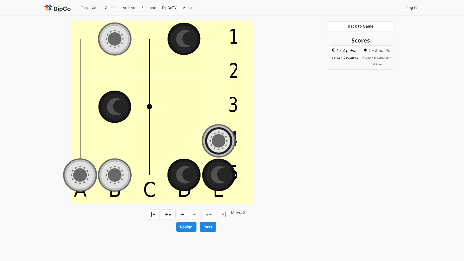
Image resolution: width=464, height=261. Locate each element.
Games (110, 8)
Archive (129, 8)
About (188, 8)
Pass (207, 227)
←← (168, 214)
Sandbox (148, 8)
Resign (186, 227)
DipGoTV (169, 8)
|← (153, 214)
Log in (412, 8)
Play (88, 8)
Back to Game (360, 26)
